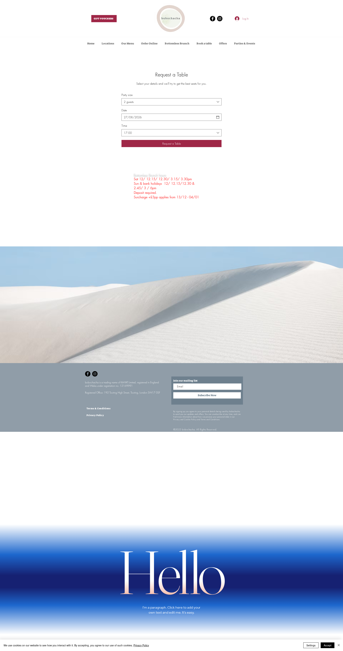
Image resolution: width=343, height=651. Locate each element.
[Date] (218, 117)
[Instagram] (219, 18)
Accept (327, 645)
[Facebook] (212, 18)
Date (124, 110)
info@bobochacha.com (148, 235)
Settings (310, 645)
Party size (127, 95)
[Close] (339, 645)
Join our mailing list (185, 380)
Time (124, 126)
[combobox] (171, 101)
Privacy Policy (141, 645)
